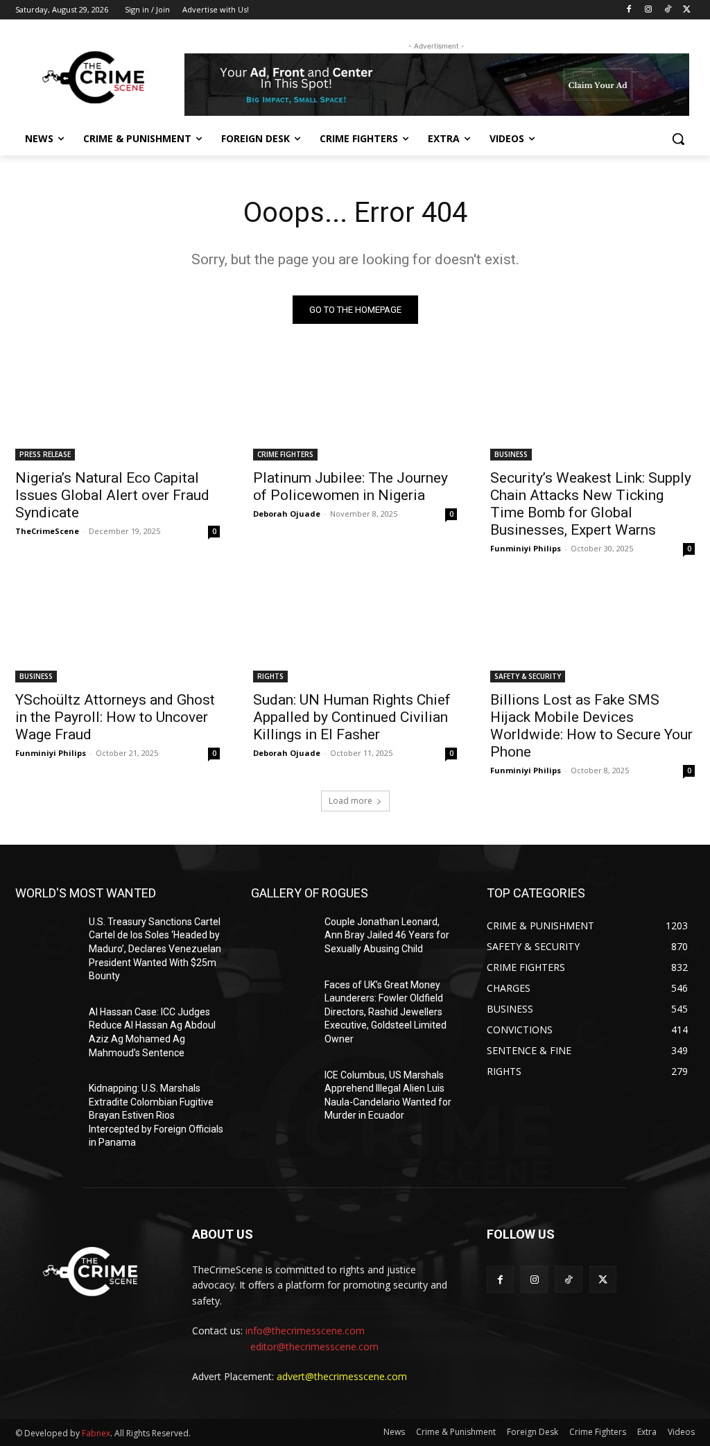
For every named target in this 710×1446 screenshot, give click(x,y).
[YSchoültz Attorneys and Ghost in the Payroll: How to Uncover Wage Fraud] (117, 631)
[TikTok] (667, 10)
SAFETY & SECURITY (527, 676)
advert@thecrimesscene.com (342, 1376)
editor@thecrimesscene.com (314, 1346)
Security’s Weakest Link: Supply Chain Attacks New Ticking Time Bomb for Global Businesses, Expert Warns (590, 504)
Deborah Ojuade (286, 513)
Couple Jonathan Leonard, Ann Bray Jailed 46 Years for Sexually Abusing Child (386, 935)
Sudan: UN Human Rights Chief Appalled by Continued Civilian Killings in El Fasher (352, 717)
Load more (350, 801)
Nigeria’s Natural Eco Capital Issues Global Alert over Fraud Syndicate (112, 495)
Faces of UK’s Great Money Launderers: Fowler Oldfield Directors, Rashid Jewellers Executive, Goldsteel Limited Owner (385, 1011)
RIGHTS (270, 676)
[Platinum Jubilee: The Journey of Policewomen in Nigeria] (355, 410)
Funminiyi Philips (525, 548)
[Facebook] (629, 10)
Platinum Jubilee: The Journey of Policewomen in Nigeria (350, 486)
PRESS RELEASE (45, 454)
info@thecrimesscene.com (305, 1330)
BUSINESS (511, 454)
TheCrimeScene (47, 531)
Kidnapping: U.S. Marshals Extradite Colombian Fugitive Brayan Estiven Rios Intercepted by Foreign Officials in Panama (156, 1115)
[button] (678, 138)
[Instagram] (649, 10)
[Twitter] (687, 10)
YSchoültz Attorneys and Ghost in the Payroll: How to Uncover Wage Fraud (115, 717)
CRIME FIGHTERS (285, 454)
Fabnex (96, 1433)
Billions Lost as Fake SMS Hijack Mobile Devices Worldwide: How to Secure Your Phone (591, 725)
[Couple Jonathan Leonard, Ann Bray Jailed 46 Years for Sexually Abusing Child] (282, 937)
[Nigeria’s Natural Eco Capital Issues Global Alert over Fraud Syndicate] (117, 410)
